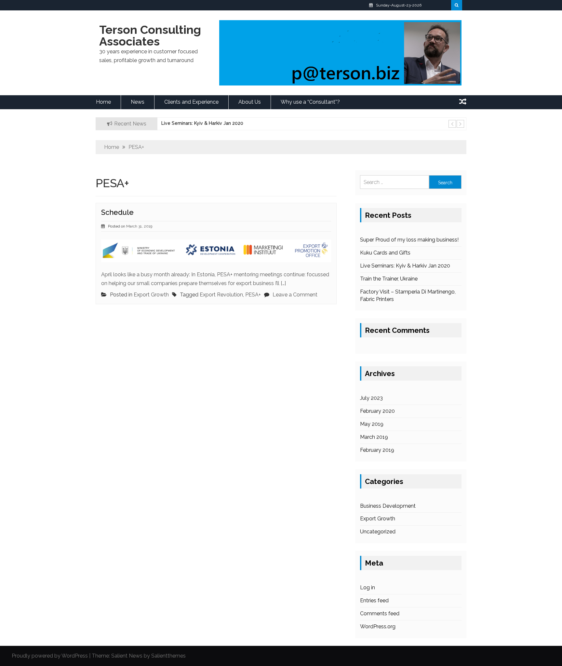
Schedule (117, 212)
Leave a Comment (295, 295)
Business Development (388, 506)
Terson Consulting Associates (150, 35)
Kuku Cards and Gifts (385, 253)
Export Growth (151, 295)
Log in (367, 587)
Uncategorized (377, 532)
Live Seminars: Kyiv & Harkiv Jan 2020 (202, 123)
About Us (249, 102)
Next (460, 124)
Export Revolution (221, 295)
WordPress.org (377, 626)
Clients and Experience (191, 102)
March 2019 (374, 437)
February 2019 (377, 450)
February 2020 (377, 411)
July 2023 (371, 398)
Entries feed (374, 600)
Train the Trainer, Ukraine (389, 279)
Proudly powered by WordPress (50, 656)
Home (103, 102)
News (137, 102)
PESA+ (253, 295)
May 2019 (371, 424)
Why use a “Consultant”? (310, 102)
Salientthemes (168, 656)
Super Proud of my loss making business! (409, 240)
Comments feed (379, 613)
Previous (451, 124)
